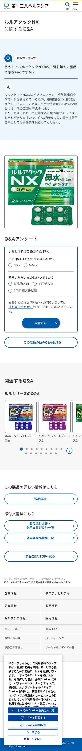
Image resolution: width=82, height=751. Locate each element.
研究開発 (10, 605)
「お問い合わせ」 (20, 306)
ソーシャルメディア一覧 (59, 647)
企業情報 (10, 593)
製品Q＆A (51, 629)
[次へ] (69, 451)
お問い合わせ (12, 638)
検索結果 (59, 579)
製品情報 (51, 605)
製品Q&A (46, 579)
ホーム (7, 579)
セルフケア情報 (15, 618)
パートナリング (54, 638)
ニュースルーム (13, 629)
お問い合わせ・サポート (26, 579)
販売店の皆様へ (13, 647)
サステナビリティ (57, 593)
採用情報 (51, 618)
